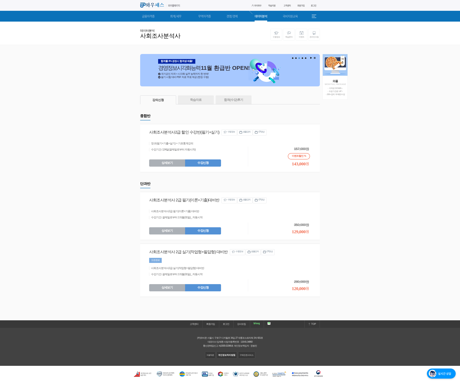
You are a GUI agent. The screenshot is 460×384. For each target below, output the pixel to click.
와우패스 (152, 5)
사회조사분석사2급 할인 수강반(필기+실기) (184, 132)
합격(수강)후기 (233, 99)
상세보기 (167, 162)
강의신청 (158, 100)
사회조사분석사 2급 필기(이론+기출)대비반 (184, 200)
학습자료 (196, 99)
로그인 (313, 5)
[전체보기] (315, 16)
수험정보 (276, 37)
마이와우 (257, 5)
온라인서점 (314, 37)
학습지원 (271, 5)
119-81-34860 (246, 341)
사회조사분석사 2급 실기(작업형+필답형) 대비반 (188, 252)
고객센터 (287, 5)
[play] (311, 58)
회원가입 (301, 5)
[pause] (314, 58)
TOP (313, 324)
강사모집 (241, 324)
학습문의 (289, 37)
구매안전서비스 (247, 355)
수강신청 (203, 162)
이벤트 (301, 37)
